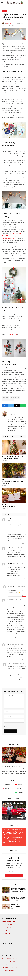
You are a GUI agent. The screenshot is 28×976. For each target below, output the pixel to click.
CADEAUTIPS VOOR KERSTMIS (9, 958)
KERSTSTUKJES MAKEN (7, 927)
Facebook (12, 428)
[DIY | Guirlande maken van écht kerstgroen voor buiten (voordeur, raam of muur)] (14, 470)
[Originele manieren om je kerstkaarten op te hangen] (14, 34)
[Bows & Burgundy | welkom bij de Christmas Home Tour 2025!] (14, 447)
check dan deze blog (11, 334)
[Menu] (2, 2)
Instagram (21, 426)
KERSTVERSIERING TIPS (7, 933)
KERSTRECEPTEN (6, 964)
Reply (23, 543)
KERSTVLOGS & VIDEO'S (8, 970)
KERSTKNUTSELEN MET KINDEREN (10, 924)
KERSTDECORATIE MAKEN (8, 921)
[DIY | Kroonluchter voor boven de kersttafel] (6, 906)
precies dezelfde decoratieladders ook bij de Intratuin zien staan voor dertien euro (13, 236)
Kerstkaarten (6, 397)
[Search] (26, 2)
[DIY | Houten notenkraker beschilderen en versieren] (6, 898)
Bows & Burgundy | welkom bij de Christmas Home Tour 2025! (12, 457)
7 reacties (5, 25)
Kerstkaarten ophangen (8, 399)
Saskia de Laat (10, 23)
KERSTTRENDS (5, 930)
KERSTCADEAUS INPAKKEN (8, 961)
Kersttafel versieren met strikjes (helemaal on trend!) (12, 505)
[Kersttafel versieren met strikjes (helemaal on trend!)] (14, 495)
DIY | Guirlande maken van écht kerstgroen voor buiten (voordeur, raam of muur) (12, 481)
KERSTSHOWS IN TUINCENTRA (9, 967)
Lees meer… (5, 775)
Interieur (4, 10)
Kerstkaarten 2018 (14, 397)
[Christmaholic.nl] (15, 2)
